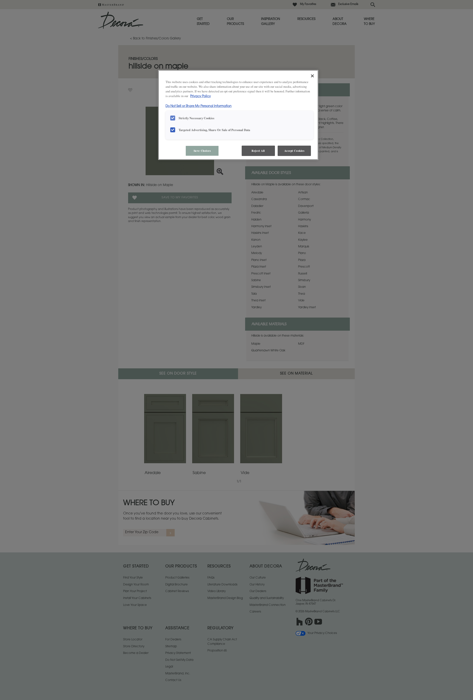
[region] (238, 115)
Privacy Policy (200, 96)
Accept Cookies (294, 151)
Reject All (258, 151)
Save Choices (202, 151)
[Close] (312, 75)
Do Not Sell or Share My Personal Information (199, 106)
